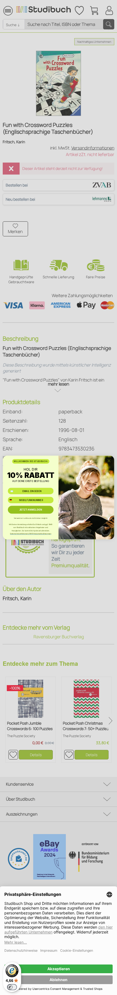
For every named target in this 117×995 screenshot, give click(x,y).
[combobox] (12, 500)
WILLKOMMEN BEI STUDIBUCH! (31, 461)
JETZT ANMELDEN (30, 509)
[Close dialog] (109, 461)
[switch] (12, 987)
